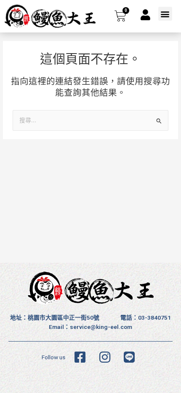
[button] (165, 14)
